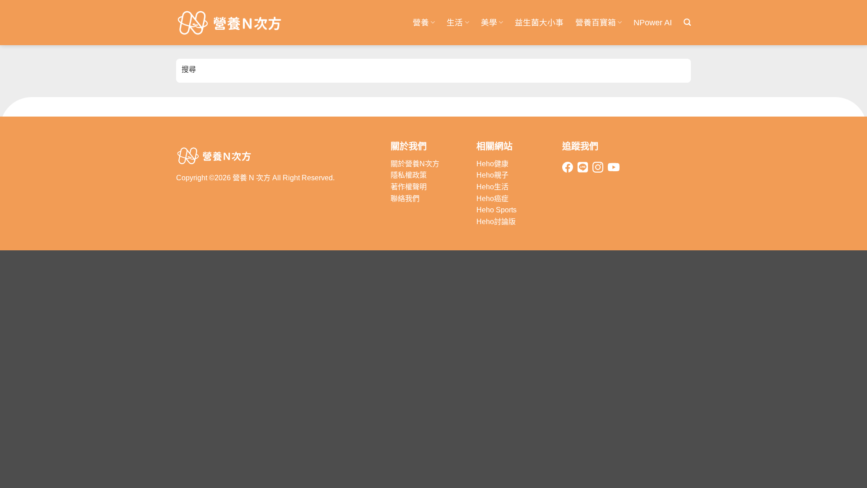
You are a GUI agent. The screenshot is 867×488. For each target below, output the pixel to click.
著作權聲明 (409, 187)
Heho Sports (496, 210)
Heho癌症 (492, 198)
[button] (687, 22)
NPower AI (653, 22)
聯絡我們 (405, 198)
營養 (421, 22)
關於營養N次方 (415, 164)
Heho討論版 (496, 221)
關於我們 (409, 146)
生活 (455, 22)
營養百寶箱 (595, 22)
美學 (489, 22)
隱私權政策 (409, 175)
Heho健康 (492, 164)
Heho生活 (492, 187)
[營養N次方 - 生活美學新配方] (230, 22)
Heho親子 (492, 175)
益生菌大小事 (539, 22)
